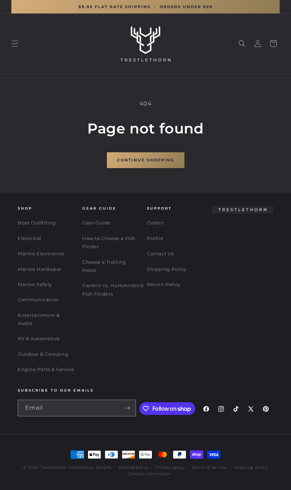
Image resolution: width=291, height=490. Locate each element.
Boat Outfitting (37, 223)
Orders (155, 223)
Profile (155, 238)
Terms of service (209, 467)
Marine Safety (35, 284)
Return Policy (164, 284)
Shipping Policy (167, 269)
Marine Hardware (39, 269)
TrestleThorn (53, 467)
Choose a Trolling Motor (104, 266)
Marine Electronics (41, 253)
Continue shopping (145, 160)
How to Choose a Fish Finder (109, 242)
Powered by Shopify (90, 467)
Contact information (149, 473)
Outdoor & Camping (43, 354)
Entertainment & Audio (39, 319)
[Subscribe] (128, 408)
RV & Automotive (39, 338)
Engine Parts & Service (46, 369)
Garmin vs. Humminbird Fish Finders (113, 289)
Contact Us (160, 253)
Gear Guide (96, 223)
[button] (15, 43)
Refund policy (133, 467)
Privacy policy (170, 467)
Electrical (30, 238)
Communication (38, 299)
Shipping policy (251, 467)
